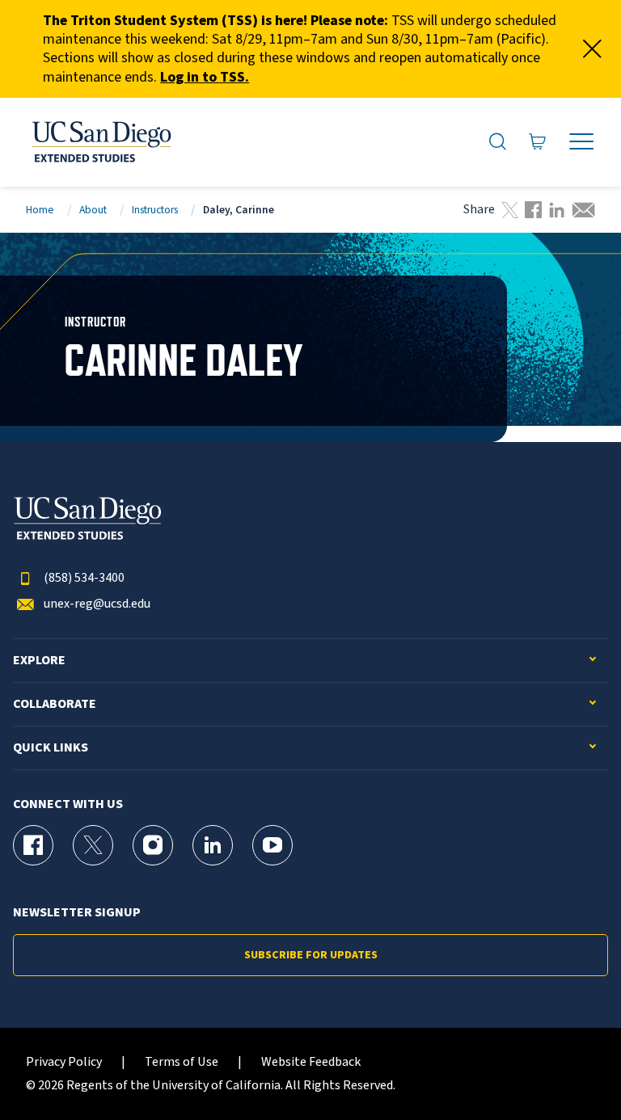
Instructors (155, 209)
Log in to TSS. (204, 77)
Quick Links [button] (50, 747)
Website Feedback (311, 1062)
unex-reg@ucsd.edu (97, 604)
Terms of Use (181, 1062)
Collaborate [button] (54, 704)
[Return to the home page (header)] (100, 142)
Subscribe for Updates (311, 955)
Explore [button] (39, 660)
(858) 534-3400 (84, 578)
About (93, 209)
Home (40, 209)
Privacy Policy (64, 1062)
